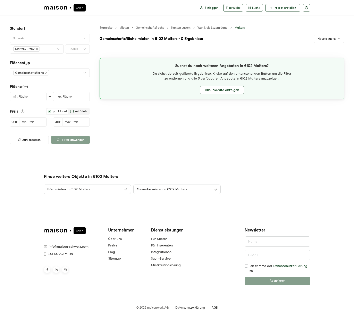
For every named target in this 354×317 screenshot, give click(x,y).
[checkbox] (246, 266)
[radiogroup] (68, 111)
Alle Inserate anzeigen (222, 90)
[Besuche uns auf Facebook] (47, 269)
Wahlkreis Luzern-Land (212, 27)
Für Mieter (159, 239)
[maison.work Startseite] (65, 7)
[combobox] (50, 38)
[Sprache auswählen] (306, 7)
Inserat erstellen (285, 7)
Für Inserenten (162, 245)
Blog (111, 252)
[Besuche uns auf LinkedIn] (56, 269)
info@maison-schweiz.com (68, 247)
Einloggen (211, 7)
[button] (26, 49)
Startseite (106, 27)
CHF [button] (14, 122)
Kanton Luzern (181, 27)
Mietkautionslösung (166, 265)
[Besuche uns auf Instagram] (65, 269)
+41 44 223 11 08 (60, 254)
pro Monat (60, 111)
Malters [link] (240, 27)
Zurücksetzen (31, 139)
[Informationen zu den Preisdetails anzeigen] (22, 111)
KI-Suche (254, 7)
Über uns (115, 239)
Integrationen (161, 252)
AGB (215, 307)
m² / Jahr (81, 111)
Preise (112, 245)
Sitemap (114, 258)
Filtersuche (233, 7)
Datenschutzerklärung (290, 266)
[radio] (49, 111)
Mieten (124, 27)
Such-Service (161, 258)
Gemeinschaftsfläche (150, 27)
